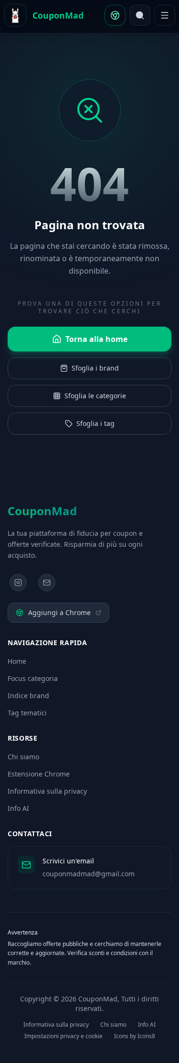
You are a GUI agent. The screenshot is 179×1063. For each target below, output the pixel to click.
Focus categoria (33, 678)
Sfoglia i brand (95, 367)
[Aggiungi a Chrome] (115, 15)
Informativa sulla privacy (47, 791)
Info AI (18, 808)
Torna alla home (96, 339)
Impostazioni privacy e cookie (63, 1036)
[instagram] (18, 582)
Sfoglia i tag (95, 423)
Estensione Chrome (39, 773)
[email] (46, 582)
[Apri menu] (164, 15)
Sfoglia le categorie (95, 395)
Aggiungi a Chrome (59, 612)
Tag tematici (27, 712)
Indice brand (28, 695)
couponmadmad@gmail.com (88, 873)
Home (17, 661)
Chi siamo (23, 756)
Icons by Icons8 (134, 1036)
